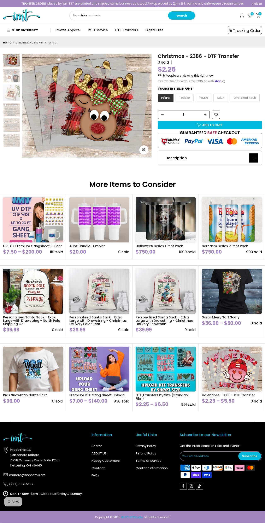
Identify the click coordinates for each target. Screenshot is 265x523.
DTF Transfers (126, 30)
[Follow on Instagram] (191, 486)
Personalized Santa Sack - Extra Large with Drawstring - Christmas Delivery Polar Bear (98, 320)
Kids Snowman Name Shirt (25, 395)
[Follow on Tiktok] (199, 486)
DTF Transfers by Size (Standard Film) (162, 397)
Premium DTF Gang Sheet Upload (97, 395)
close (9, 3)
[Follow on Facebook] (183, 486)
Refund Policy (146, 453)
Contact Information (152, 468)
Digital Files (154, 30)
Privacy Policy (146, 446)
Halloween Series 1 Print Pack (159, 246)
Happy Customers (106, 460)
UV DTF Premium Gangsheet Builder (32, 246)
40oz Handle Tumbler (87, 246)
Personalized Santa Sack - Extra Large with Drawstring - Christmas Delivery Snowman (164, 320)
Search (97, 446)
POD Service (98, 30)
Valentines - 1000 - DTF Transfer (228, 395)
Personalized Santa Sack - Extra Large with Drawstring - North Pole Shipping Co (31, 320)
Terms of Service (148, 460)
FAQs (95, 475)
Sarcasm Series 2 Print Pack (225, 246)
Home (7, 42)
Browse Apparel (67, 30)
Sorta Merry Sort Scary (221, 317)
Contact (98, 468)
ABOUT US (99, 453)
